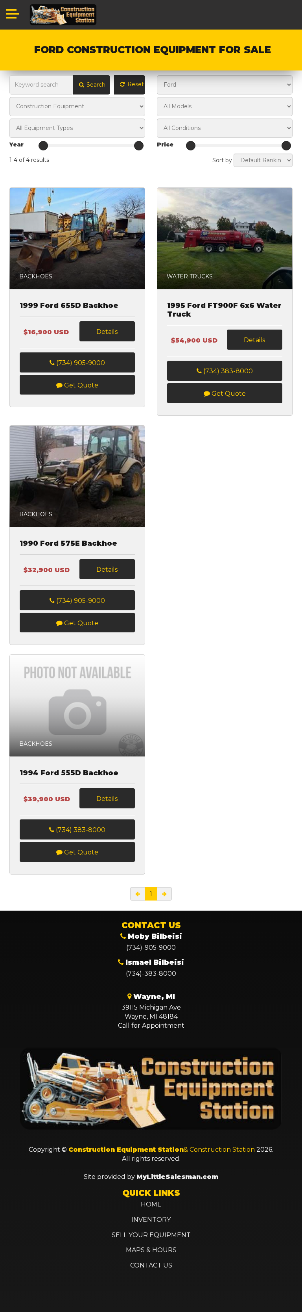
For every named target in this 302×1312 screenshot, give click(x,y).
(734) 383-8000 (227, 371)
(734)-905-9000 (151, 947)
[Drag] (43, 145)
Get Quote (80, 385)
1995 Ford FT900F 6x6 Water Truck (224, 310)
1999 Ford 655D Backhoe (69, 306)
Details (107, 331)
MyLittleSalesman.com (177, 1176)
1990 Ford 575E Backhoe (68, 543)
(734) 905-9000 (80, 363)
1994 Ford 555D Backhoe (69, 773)
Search (95, 84)
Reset (135, 84)
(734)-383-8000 (151, 973)
